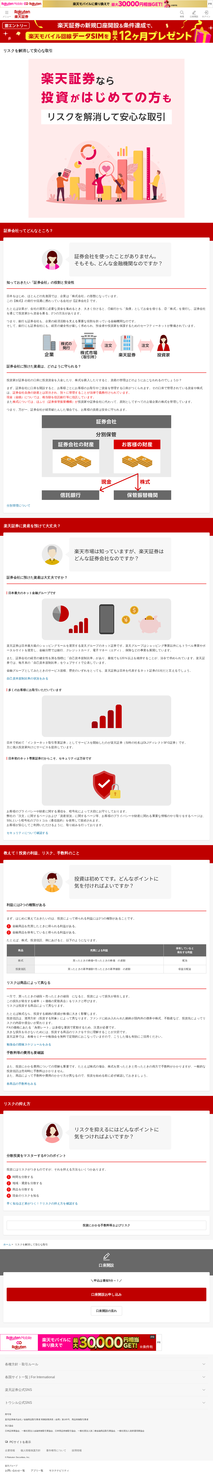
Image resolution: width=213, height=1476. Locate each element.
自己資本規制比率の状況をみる (27, 678)
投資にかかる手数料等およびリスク (106, 1225)
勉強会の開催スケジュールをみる (29, 1044)
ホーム (7, 1244)
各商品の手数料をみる (21, 1083)
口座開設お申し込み (106, 1294)
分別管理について (18, 505)
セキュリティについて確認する (27, 833)
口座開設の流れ (106, 1310)
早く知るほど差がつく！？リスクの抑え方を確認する (42, 1203)
